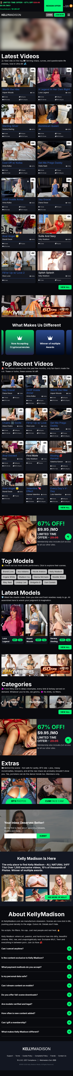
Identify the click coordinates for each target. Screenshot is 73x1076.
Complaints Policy (41, 1056)
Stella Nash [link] (42, 166)
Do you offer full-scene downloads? (19, 995)
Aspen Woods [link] (7, 93)
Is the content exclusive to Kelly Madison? (22, 958)
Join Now (59, 15)
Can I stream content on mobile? (17, 985)
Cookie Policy (27, 1056)
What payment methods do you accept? (21, 967)
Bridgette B (35, 582)
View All (65, 287)
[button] (71, 625)
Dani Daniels (50, 582)
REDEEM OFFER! (53, 6)
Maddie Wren (58, 577)
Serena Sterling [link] (8, 129)
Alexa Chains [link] (7, 426)
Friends (53, 1056)
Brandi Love (8, 571)
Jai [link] (39, 129)
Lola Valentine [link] (55, 494)
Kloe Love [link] (6, 276)
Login (49, 15)
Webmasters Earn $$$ (48, 1060)
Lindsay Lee (21, 582)
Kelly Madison (56, 571)
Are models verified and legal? (16, 1004)
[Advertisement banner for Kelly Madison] (36, 306)
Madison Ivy (24, 577)
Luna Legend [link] (43, 93)
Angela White (9, 577)
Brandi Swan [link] (7, 239)
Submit (43, 836)
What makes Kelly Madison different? (20, 1031)
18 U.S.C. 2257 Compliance (26, 1060)
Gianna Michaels (41, 577)
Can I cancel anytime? (12, 948)
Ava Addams (23, 571)
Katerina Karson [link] (56, 462)
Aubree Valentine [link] (33, 494)
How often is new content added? (18, 1013)
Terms (17, 1056)
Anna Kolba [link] (6, 166)
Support (10, 1056)
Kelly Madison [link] (43, 239)
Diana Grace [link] (43, 203)
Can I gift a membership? (13, 1022)
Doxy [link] (4, 459)
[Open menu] (69, 14)
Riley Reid (7, 582)
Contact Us (62, 1056)
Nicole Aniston (39, 571)
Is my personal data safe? (14, 976)
